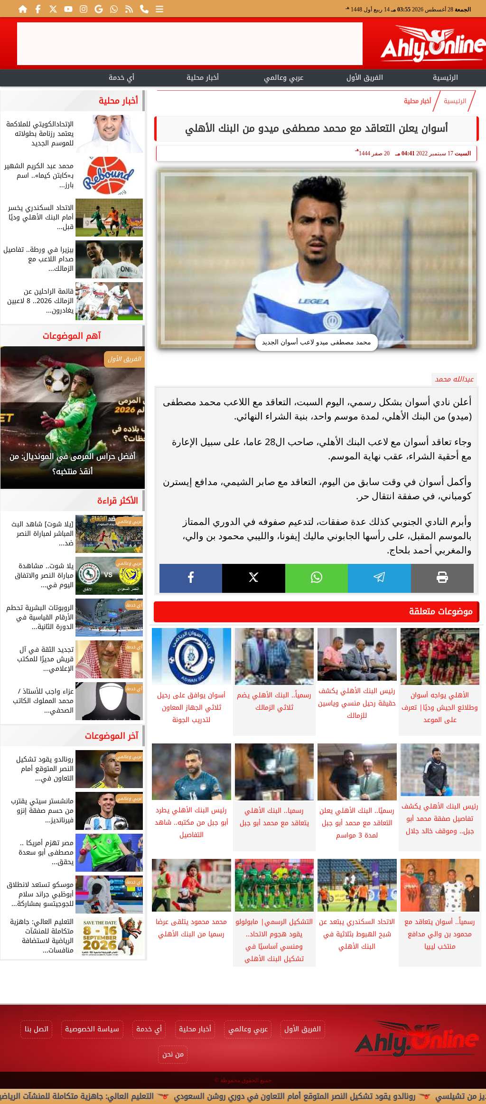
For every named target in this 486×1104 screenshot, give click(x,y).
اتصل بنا (36, 1029)
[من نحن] (144, 8)
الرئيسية (445, 77)
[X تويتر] (53, 8)
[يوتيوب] (68, 8)
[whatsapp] (316, 578)
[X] (253, 578)
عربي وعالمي (283, 77)
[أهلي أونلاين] (433, 45)
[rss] (129, 8)
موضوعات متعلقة (441, 611)
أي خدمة (121, 77)
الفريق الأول (364, 77)
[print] (442, 578)
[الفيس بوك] (38, 8)
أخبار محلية (203, 77)
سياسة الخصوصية (92, 1029)
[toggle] (40, 76)
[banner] (190, 43)
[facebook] (190, 578)
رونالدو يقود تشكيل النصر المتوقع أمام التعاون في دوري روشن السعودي (332, 1096)
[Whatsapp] (114, 8)
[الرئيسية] (22, 8)
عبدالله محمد (454, 379)
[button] (20, 422)
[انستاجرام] (83, 8)
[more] (159, 8)
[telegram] (379, 578)
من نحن (173, 1054)
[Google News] (98, 8)
